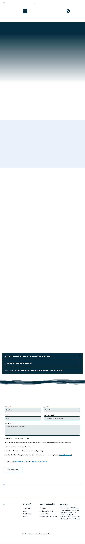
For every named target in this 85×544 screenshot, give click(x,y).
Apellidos (46, 407)
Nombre (7, 407)
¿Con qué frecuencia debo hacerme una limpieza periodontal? (33, 370)
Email (6, 415)
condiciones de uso (21, 461)
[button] (25, 11)
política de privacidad (39, 461)
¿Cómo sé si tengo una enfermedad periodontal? (27, 356)
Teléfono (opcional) (49, 415)
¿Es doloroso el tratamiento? (18, 363)
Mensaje (7, 423)
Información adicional (66, 455)
